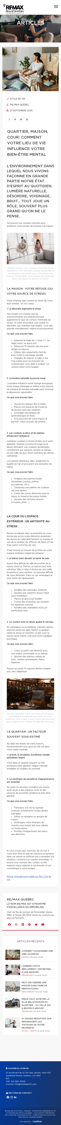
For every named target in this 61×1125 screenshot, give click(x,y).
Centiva (36, 1121)
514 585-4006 (18, 1081)
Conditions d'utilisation (44, 1115)
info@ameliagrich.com (25, 1084)
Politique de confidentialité (18, 1115)
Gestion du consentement (30, 1117)
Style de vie (17, 99)
